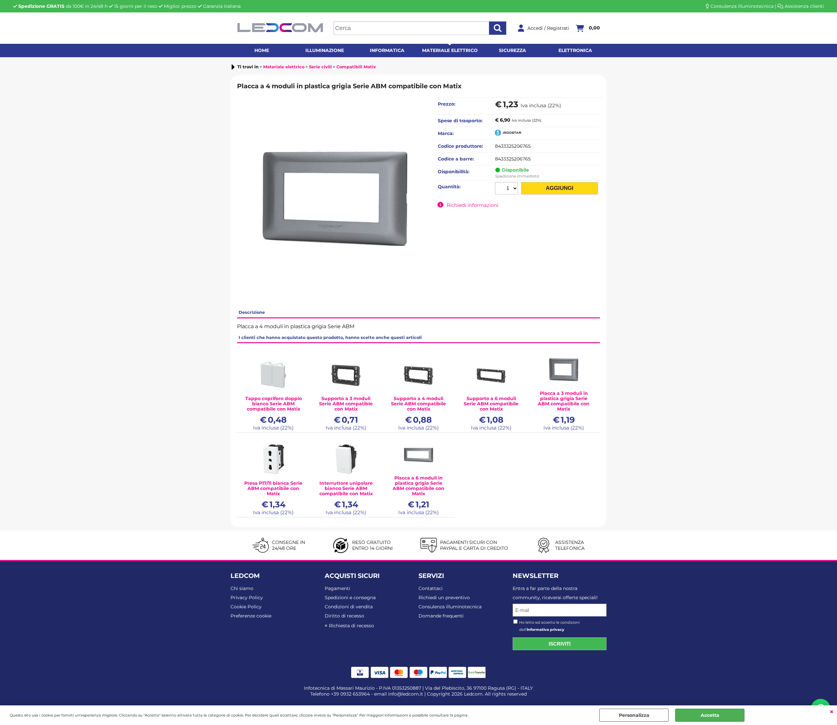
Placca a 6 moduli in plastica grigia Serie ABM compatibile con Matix (418, 485)
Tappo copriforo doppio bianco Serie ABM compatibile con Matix (273, 404)
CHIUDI (831, 712)
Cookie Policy (246, 607)
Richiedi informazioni (472, 205)
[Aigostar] (508, 134)
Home (261, 50)
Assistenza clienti (804, 6)
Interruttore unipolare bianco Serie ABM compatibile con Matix (346, 488)
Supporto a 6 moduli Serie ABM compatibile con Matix (491, 404)
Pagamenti (337, 588)
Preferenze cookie (251, 616)
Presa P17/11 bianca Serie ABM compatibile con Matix (273, 488)
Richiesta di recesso (351, 626)
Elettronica (575, 50)
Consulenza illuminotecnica (742, 6)
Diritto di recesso (344, 616)
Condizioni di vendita (349, 607)
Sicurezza (512, 50)
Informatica (387, 50)
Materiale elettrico (450, 50)
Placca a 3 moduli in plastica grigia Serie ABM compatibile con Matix (563, 401)
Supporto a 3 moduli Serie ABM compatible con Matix (346, 404)
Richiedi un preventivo (444, 597)
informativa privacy (545, 629)
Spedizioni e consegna (350, 597)
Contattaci (430, 588)
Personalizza (634, 715)
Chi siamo (242, 588)
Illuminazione (324, 50)
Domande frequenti (441, 616)
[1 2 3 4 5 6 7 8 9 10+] (507, 189)
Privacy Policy (247, 597)
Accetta (710, 715)
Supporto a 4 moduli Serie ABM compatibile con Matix (418, 404)
